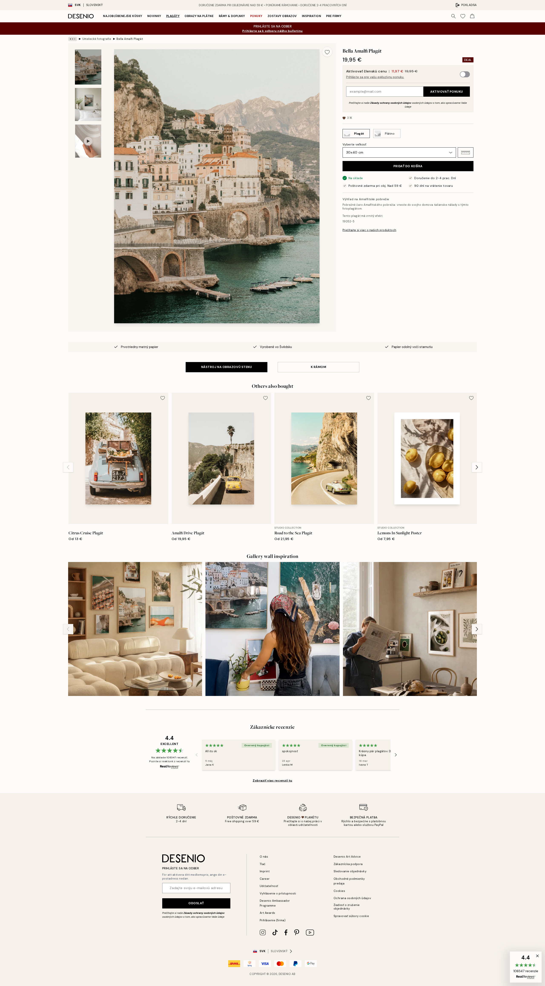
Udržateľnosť (269, 886)
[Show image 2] (88, 104)
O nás (264, 856)
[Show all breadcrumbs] (72, 39)
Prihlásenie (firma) (273, 920)
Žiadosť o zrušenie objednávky (347, 906)
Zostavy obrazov (282, 16)
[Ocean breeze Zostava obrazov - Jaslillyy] (272, 629)
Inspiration (311, 16)
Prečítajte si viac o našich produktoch (369, 230)
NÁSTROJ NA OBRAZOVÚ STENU (226, 367)
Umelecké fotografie (96, 39)
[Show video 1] (88, 141)
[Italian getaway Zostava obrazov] (135, 629)
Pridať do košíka (408, 166)
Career (265, 879)
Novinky (154, 16)
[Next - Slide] (477, 467)
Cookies (339, 891)
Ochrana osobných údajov (352, 898)
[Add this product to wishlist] (327, 52)
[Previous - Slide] (68, 467)
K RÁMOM (318, 367)
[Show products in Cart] (472, 16)
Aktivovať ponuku (446, 91)
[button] (465, 152)
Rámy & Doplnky (232, 16)
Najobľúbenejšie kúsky (122, 16)
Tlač (262, 864)
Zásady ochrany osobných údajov (390, 103)
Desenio (285, 974)
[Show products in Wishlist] (463, 16)
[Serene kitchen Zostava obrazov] (410, 629)
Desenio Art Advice (347, 856)
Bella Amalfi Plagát (129, 39)
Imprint (265, 871)
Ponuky (256, 16)
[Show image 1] (88, 67)
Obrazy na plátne (199, 16)
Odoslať (196, 903)
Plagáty (173, 16)
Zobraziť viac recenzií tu (272, 780)
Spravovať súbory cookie (351, 916)
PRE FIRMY (333, 16)
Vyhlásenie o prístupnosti (278, 893)
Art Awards (267, 913)
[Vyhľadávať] (453, 16)
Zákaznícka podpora (348, 864)
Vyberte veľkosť (354, 144)
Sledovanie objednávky (350, 871)
